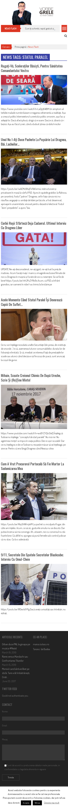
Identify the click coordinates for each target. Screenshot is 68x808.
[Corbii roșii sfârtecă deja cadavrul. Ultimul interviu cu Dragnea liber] (34, 248)
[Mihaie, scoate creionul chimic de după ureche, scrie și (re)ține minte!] (34, 407)
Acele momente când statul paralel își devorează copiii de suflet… (31, 302)
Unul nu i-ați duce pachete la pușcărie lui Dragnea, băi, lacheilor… (33, 142)
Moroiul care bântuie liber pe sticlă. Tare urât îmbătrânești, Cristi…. (16, 673)
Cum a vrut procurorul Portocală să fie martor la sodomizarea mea (32, 466)
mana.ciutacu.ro (41, 644)
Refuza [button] (37, 803)
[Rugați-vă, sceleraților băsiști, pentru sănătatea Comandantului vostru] (34, 90)
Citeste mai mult (51, 802)
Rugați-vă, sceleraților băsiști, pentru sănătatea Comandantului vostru (31, 68)
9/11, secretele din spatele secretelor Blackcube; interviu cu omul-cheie (32, 557)
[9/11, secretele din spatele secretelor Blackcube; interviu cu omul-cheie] (34, 584)
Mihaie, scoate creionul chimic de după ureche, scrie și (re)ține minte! (31, 377)
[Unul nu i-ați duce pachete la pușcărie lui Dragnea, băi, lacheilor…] (34, 166)
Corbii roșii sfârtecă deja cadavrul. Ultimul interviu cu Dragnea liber (33, 225)
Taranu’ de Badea (41, 649)
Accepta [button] (26, 803)
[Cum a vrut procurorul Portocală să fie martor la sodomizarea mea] (34, 496)
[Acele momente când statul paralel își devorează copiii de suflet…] (34, 325)
